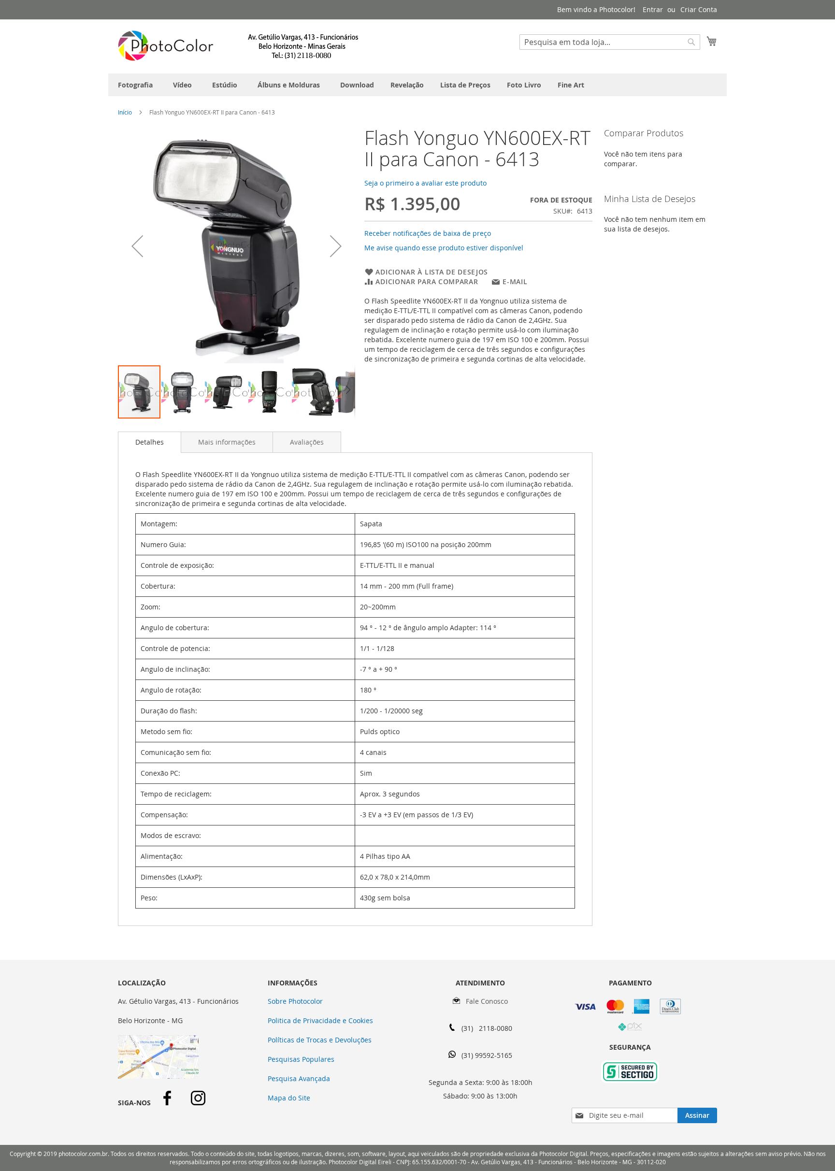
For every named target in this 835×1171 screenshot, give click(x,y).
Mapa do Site (289, 1097)
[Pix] (630, 1028)
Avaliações (307, 442)
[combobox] (609, 42)
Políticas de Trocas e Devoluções (320, 1039)
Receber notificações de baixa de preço (427, 233)
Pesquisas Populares (301, 1059)
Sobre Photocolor (295, 1001)
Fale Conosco (484, 1001)
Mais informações (227, 442)
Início (125, 112)
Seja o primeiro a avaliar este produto (425, 183)
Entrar (653, 9)
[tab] (149, 442)
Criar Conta (698, 9)
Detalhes (149, 442)
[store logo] (239, 45)
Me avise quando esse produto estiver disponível (443, 247)
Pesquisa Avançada (299, 1078)
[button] (137, 245)
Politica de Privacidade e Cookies (320, 1020)
